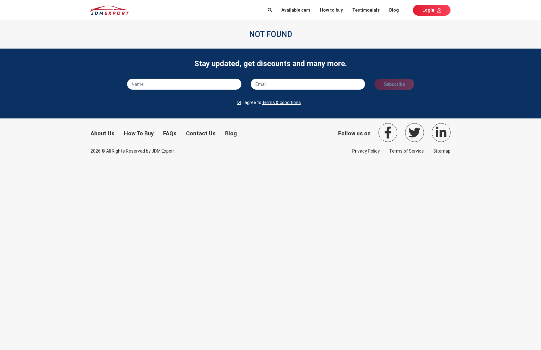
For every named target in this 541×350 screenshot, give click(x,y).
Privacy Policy (366, 151)
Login (428, 10)
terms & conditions (281, 102)
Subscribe (394, 84)
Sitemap (442, 151)
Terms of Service (406, 151)
